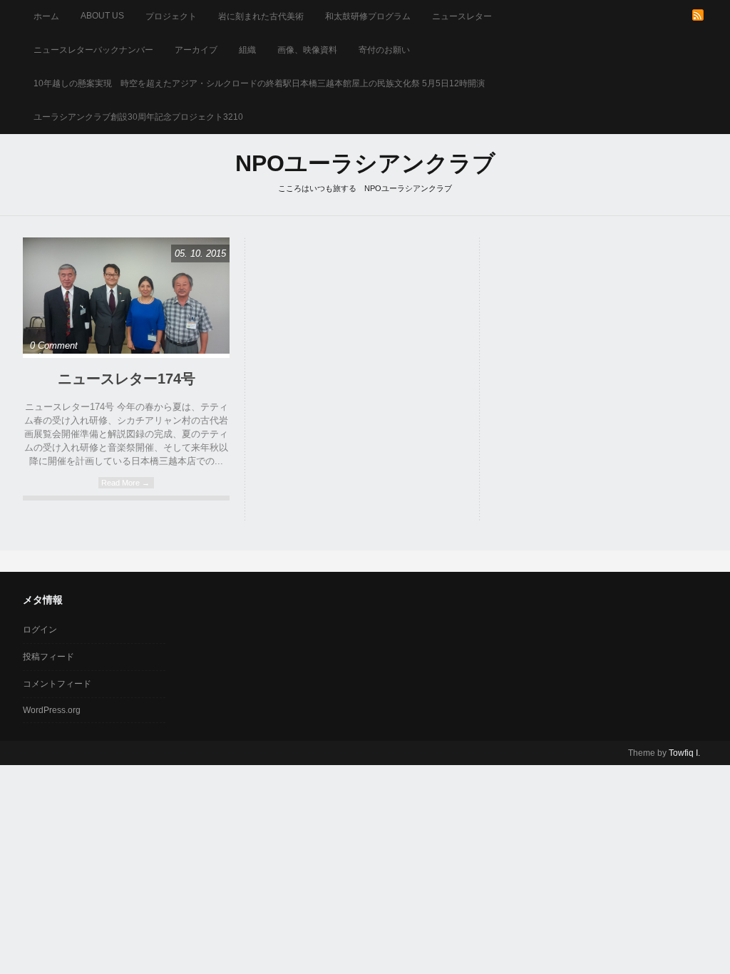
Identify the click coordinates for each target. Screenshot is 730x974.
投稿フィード (48, 657)
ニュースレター (462, 16)
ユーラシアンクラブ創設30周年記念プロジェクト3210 (138, 117)
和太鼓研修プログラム (368, 16)
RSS (698, 15)
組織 (247, 50)
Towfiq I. (684, 753)
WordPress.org (52, 710)
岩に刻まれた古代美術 (261, 16)
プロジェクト (171, 16)
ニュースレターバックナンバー (93, 50)
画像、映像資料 (307, 50)
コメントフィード (57, 684)
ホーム (46, 16)
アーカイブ (196, 50)
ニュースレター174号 (126, 378)
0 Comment (54, 345)
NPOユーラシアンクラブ (365, 163)
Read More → (125, 482)
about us (102, 16)
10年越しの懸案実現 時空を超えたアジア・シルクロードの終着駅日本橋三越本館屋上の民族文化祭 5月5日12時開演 (259, 83)
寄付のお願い (384, 50)
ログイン (40, 630)
